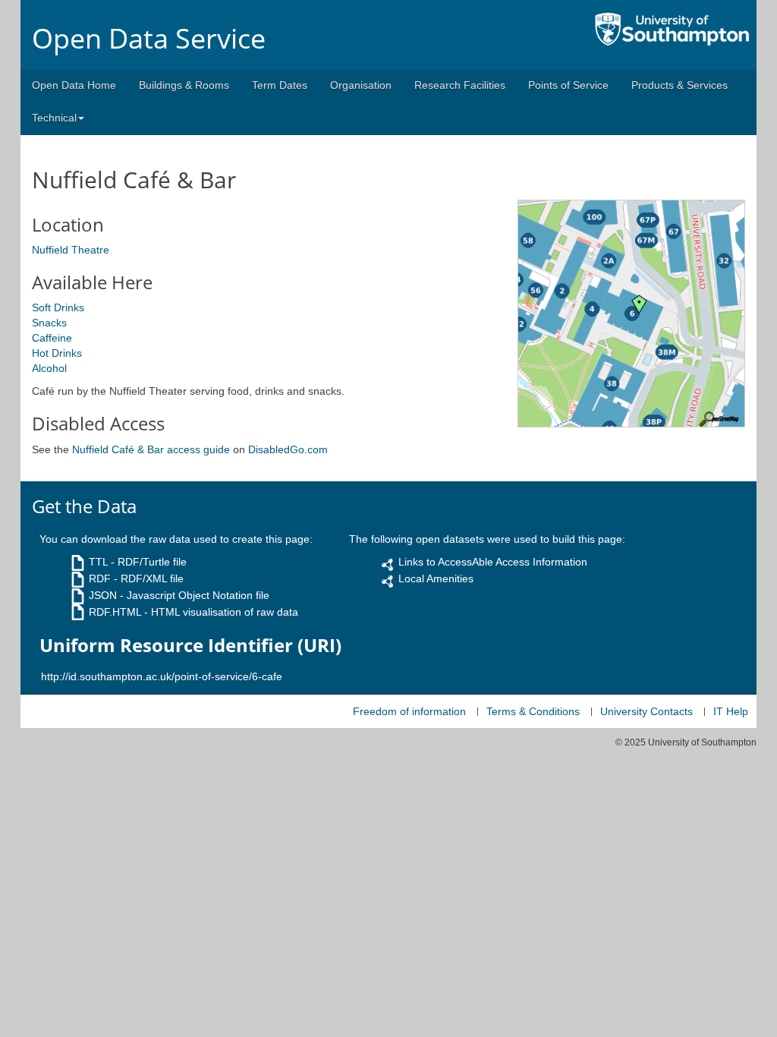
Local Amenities (435, 578)
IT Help (730, 711)
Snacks (49, 323)
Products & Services (679, 85)
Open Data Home (74, 85)
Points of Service (568, 85)
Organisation (361, 85)
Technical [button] (54, 118)
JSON (103, 595)
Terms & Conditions (533, 711)
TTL (98, 562)
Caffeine (52, 338)
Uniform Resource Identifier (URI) (190, 645)
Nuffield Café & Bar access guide (151, 449)
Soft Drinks (58, 307)
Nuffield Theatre (70, 250)
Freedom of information (409, 711)
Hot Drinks (57, 353)
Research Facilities (459, 85)
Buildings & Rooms (184, 85)
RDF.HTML (115, 612)
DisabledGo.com (288, 449)
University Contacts (646, 711)
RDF (100, 578)
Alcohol (49, 368)
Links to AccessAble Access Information (492, 562)
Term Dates (279, 85)
